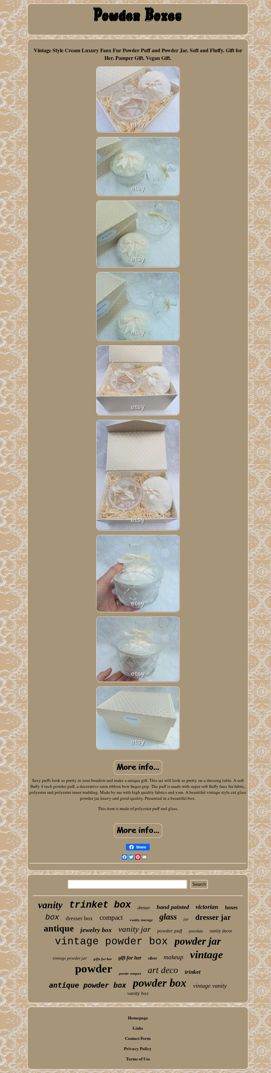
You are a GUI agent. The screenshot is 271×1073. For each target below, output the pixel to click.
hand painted (173, 907)
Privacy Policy (138, 1048)
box (52, 917)
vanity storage (141, 920)
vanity (50, 904)
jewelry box (96, 929)
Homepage (138, 1017)
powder (93, 968)
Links (138, 1028)
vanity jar (134, 928)
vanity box (138, 993)
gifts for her (103, 959)
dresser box (79, 918)
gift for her (129, 958)
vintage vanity (210, 985)
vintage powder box (111, 941)
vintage (206, 955)
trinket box (100, 905)
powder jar (197, 941)
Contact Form (138, 1038)
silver (152, 958)
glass (168, 917)
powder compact (130, 973)
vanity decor (221, 930)
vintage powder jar (70, 958)
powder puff (169, 930)
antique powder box (87, 985)
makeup (173, 957)
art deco (163, 970)
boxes (231, 907)
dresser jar (213, 917)
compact (111, 918)
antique (59, 928)
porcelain (196, 931)
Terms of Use (138, 1058)
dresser (143, 907)
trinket (193, 972)
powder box (159, 983)
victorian (207, 906)
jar (186, 919)
